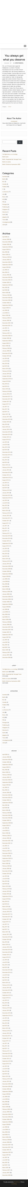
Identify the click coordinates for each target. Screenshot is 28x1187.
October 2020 (5, 338)
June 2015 (5, 444)
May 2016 (4, 424)
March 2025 (5, 254)
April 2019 (4, 366)
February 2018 (6, 391)
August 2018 (5, 381)
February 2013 (6, 490)
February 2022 (6, 318)
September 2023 (6, 285)
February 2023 (6, 295)
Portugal (4, 204)
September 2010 (6, 543)
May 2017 (4, 409)
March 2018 (5, 389)
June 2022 (5, 313)
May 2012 (4, 505)
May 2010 (4, 553)
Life (3, 194)
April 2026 (4, 237)
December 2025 (6, 242)
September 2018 (6, 378)
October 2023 (5, 282)
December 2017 (6, 396)
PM (3, 202)
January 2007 (5, 655)
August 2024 (5, 267)
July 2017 (4, 406)
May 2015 (4, 447)
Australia (4, 176)
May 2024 (4, 272)
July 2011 (4, 525)
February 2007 (6, 652)
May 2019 (4, 363)
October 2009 (5, 571)
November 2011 (6, 518)
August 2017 (5, 404)
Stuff (3, 214)
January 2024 (5, 275)
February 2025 (6, 257)
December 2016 (6, 419)
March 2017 (5, 414)
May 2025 (4, 252)
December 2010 (6, 536)
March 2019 (5, 368)
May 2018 (4, 384)
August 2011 (5, 523)
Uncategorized (6, 222)
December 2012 (6, 495)
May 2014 (4, 460)
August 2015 (5, 439)
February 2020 (6, 348)
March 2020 (5, 345)
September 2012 (6, 498)
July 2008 (4, 609)
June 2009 (5, 581)
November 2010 (6, 538)
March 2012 (5, 510)
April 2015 (4, 449)
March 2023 (5, 292)
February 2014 (6, 467)
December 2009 (6, 566)
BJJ (3, 181)
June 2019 (5, 361)
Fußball (9, 106)
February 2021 (6, 333)
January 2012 (5, 515)
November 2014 (6, 454)
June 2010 (5, 551)
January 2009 (5, 594)
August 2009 (5, 576)
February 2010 (6, 561)
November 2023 (6, 280)
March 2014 (5, 465)
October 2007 (5, 632)
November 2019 (6, 353)
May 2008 (4, 614)
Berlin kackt (5, 157)
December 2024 (6, 262)
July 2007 (4, 639)
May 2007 (4, 645)
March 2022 (5, 315)
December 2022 (6, 297)
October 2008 (5, 601)
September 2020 (6, 340)
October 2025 (5, 244)
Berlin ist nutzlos (6, 162)
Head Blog (14, 1184)
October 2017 (5, 401)
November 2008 (6, 599)
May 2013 (4, 485)
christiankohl (19, 63)
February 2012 (6, 513)
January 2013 (5, 492)
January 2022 (5, 320)
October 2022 (5, 302)
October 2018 (5, 376)
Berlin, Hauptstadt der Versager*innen (11, 159)
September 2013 (6, 477)
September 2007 (6, 634)
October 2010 (5, 541)
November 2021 (6, 325)
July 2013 (4, 482)
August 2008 (5, 607)
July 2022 (4, 310)
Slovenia (4, 212)
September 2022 (6, 305)
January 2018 (5, 394)
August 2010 (5, 546)
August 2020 (5, 343)
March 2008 (5, 619)
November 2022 (6, 300)
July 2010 (4, 548)
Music (4, 197)
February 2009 (6, 591)
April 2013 (4, 487)
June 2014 (5, 457)
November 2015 (6, 434)
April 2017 (4, 411)
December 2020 (6, 335)
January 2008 (5, 624)
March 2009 (5, 589)
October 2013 (5, 475)
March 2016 (5, 427)
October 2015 (5, 437)
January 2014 (5, 470)
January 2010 (5, 563)
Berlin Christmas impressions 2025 (11, 164)
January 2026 (5, 239)
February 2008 (6, 622)
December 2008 (6, 596)
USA (3, 224)
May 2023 (4, 287)
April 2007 (4, 647)
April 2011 (4, 530)
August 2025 (5, 249)
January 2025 (5, 259)
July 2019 (4, 358)
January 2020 (5, 351)
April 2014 (4, 462)
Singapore (5, 209)
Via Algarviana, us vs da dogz (10, 154)
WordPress (17, 1182)
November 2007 (6, 629)
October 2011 (5, 520)
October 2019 (5, 356)
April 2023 (4, 290)
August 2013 (5, 480)
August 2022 (5, 307)
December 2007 (6, 627)
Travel (4, 219)
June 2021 (5, 330)
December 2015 (6, 432)
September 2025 (6, 247)
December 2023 (6, 277)
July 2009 (4, 579)
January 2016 (5, 429)
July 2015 (4, 442)
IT (2, 189)
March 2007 (5, 650)
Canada (4, 184)
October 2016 (5, 422)
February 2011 (6, 533)
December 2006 (6, 657)
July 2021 (4, 328)
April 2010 (4, 556)
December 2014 (6, 452)
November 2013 (6, 472)
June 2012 (5, 503)
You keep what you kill (14, 22)
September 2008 (6, 604)
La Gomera (5, 191)
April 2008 (4, 617)
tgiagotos (4, 217)
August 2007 (5, 637)
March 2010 (5, 558)
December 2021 (6, 323)
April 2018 (4, 386)
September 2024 (6, 264)
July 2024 (4, 269)
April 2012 (4, 508)
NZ (3, 199)
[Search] (19, 142)
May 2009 (4, 584)
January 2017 (5, 416)
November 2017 (6, 399)
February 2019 (6, 371)
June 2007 (5, 642)
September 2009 (6, 574)
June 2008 (5, 612)
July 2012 (4, 500)
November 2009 (6, 569)
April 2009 (4, 586)
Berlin (3, 179)
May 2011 (4, 528)
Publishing (5, 207)
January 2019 (5, 373)
